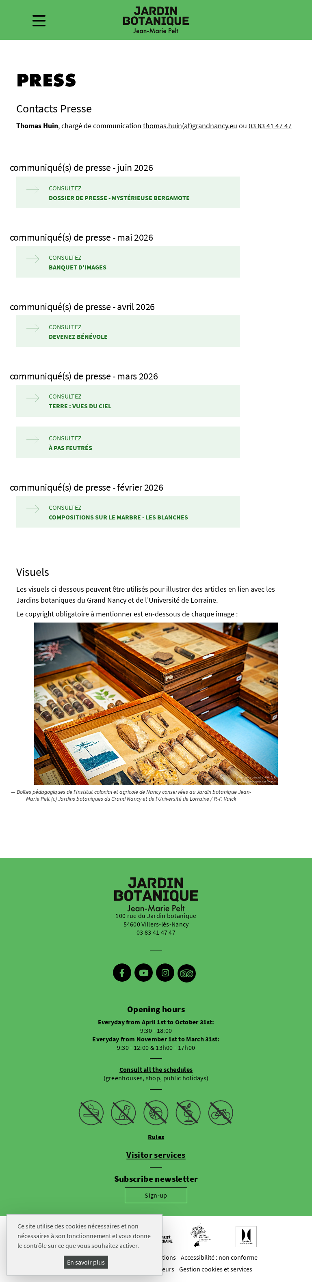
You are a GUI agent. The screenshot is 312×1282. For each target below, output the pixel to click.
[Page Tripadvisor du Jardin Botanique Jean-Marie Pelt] (187, 973)
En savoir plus (86, 1262)
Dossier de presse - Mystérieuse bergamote (119, 198)
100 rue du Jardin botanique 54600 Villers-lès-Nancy (155, 919)
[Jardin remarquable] (246, 1236)
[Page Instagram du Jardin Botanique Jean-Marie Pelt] (165, 973)
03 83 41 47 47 (270, 125)
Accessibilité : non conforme (219, 1257)
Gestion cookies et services (215, 1269)
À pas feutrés (70, 448)
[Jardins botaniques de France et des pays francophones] (200, 1235)
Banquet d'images (77, 267)
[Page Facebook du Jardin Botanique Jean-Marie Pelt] (122, 973)
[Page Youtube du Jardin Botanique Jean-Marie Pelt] (143, 973)
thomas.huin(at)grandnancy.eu (190, 125)
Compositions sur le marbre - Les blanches (118, 517)
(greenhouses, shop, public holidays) (156, 1073)
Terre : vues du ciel (80, 406)
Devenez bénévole (78, 336)
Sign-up (156, 1195)
